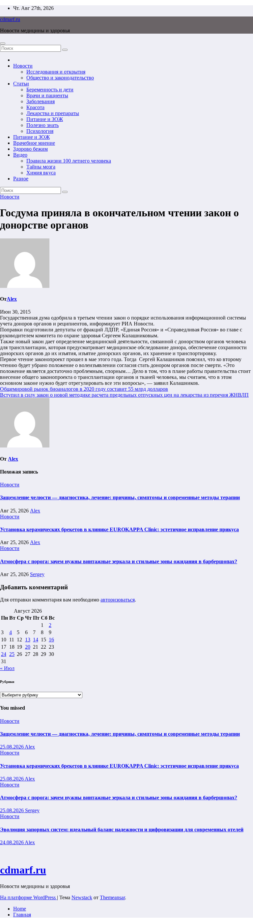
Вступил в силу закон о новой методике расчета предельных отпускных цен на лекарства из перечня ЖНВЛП (124, 395)
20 (27, 647)
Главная (22, 914)
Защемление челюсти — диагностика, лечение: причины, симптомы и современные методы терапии (120, 497)
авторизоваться (117, 599)
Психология (39, 131)
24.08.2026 (12, 842)
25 (11, 654)
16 (51, 639)
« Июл (7, 668)
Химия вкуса (41, 172)
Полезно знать (42, 125)
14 (35, 639)
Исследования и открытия (55, 72)
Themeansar (112, 897)
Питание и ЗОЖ (44, 119)
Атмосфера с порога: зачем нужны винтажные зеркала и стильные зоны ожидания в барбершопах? (118, 561)
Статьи (21, 83)
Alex (12, 299)
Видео (20, 155)
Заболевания (40, 101)
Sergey (37, 574)
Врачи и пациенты (47, 95)
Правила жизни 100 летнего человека (68, 161)
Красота (35, 107)
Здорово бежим (30, 149)
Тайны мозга (40, 166)
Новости (23, 66)
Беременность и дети (49, 89)
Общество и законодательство (60, 77)
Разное (20, 178)
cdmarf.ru (10, 19)
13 (27, 639)
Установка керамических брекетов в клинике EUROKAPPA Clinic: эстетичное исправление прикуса (119, 529)
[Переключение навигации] (2, 44)
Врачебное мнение (34, 143)
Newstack (81, 897)
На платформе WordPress (28, 897)
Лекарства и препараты (52, 113)
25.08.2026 (12, 747)
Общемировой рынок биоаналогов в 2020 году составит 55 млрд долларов (84, 389)
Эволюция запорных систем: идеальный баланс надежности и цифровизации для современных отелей (121, 829)
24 (3, 654)
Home (19, 908)
